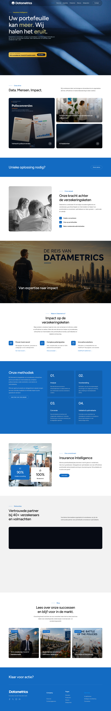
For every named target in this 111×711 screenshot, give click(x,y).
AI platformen (87, 696)
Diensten (67, 695)
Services (87, 693)
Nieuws (79, 3)
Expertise (65, 3)
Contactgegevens (51, 701)
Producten (72, 3)
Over (58, 3)
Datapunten (86, 3)
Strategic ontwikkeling (90, 699)
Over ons (48, 699)
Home (52, 3)
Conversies (87, 701)
